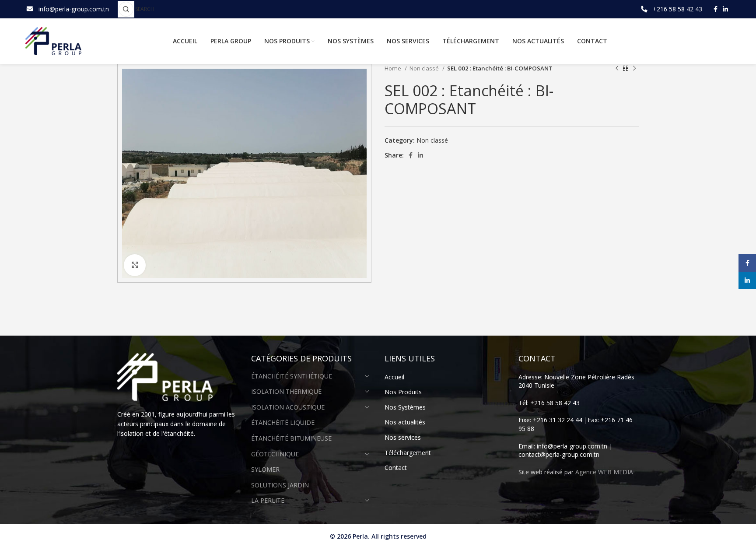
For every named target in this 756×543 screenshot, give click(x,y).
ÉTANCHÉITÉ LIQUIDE (283, 422)
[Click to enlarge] (135, 265)
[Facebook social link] (715, 9)
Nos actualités (405, 422)
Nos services (403, 437)
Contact (396, 467)
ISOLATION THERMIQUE (286, 391)
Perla (360, 536)
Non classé (425, 68)
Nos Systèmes (405, 407)
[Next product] (634, 68)
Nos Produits (403, 392)
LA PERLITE (267, 500)
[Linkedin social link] (725, 9)
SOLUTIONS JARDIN (280, 485)
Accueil (394, 377)
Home (393, 68)
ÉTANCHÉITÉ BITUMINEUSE (291, 438)
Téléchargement (408, 452)
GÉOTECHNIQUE (275, 454)
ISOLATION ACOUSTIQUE (288, 407)
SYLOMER (265, 469)
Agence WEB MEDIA (604, 472)
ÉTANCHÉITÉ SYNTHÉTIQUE (291, 376)
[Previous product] (616, 68)
